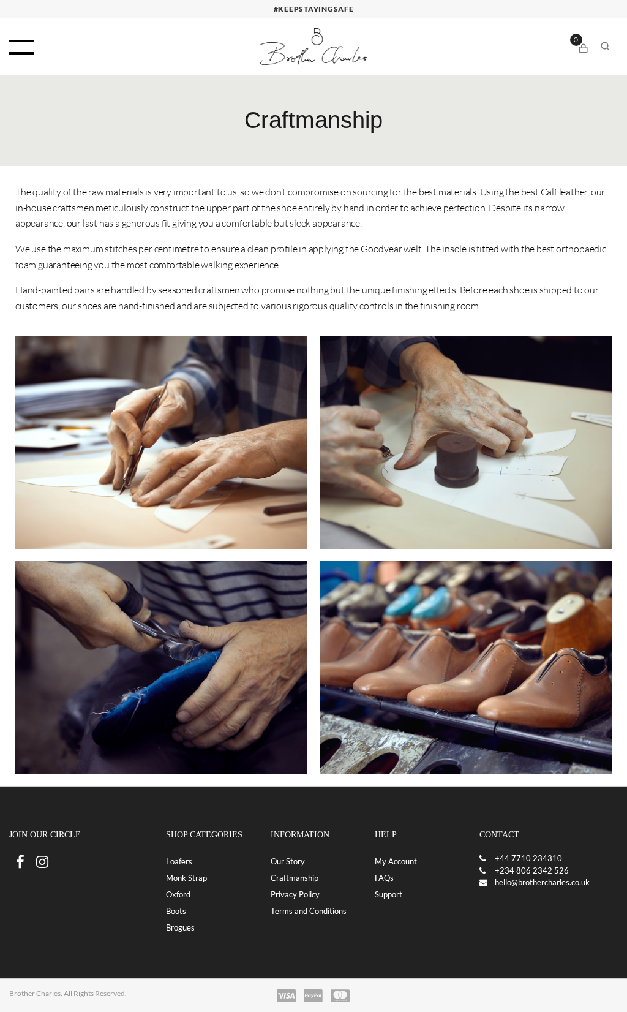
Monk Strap (186, 878)
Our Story (288, 861)
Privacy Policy (295, 894)
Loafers (179, 861)
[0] (583, 46)
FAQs (384, 878)
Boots (176, 911)
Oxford (178, 894)
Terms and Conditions (309, 911)
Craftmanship (294, 878)
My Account (396, 861)
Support (388, 894)
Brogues (180, 927)
